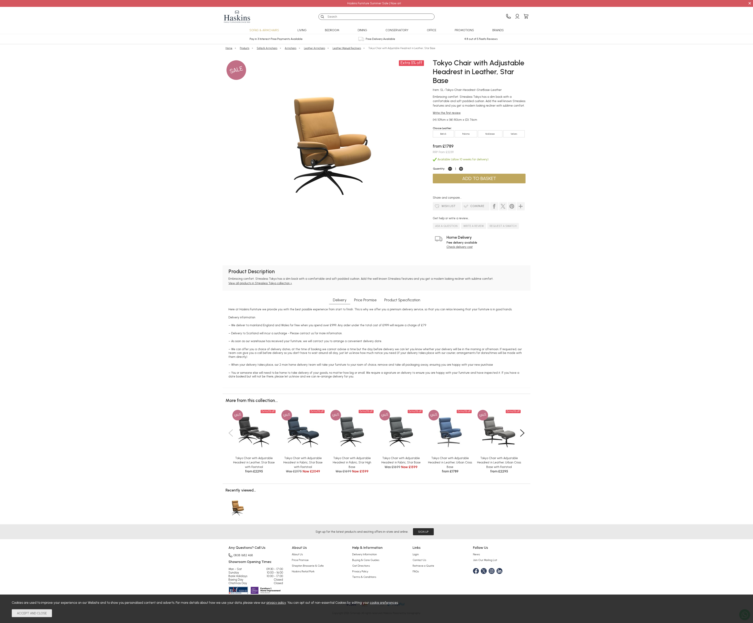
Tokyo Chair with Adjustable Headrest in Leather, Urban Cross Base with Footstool (499, 462)
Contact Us (419, 560)
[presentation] (230, 433)
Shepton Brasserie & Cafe (308, 565)
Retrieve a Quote (423, 565)
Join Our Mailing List (485, 560)
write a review (473, 226)
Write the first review (447, 113)
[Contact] (508, 16)
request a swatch (503, 226)
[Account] (517, 16)
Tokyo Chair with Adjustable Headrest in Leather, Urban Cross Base (450, 462)
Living (301, 30)
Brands (498, 30)
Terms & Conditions (364, 576)
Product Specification (402, 300)
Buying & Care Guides (365, 560)
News (476, 554)
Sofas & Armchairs (264, 30)
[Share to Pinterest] (512, 206)
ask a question (446, 226)
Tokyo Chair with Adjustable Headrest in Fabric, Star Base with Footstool (303, 462)
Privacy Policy (360, 571)
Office (431, 30)
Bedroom (332, 30)
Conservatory (397, 30)
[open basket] (526, 16)
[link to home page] (237, 17)
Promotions (464, 30)
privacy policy (276, 603)
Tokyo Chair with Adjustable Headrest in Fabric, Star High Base (352, 462)
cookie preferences (384, 603)
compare (477, 206)
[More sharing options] (521, 206)
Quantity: (439, 168)
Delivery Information (364, 554)
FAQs (416, 571)
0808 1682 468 (243, 555)
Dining (362, 30)
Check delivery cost (460, 247)
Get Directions (361, 565)
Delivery (339, 300)
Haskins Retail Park (303, 571)
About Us (297, 554)
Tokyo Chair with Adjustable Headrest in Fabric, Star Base (401, 460)
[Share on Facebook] (494, 206)
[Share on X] (503, 206)
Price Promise (365, 300)
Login (416, 554)
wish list (448, 206)
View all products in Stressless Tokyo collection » (260, 283)
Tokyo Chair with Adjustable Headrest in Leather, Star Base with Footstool (254, 462)
